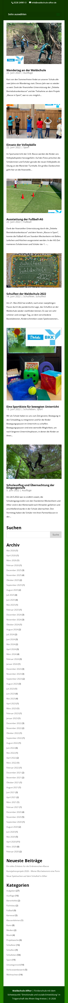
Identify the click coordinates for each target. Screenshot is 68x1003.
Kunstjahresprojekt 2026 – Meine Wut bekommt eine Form (33, 871)
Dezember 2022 (13, 723)
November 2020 (13, 817)
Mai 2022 (10, 752)
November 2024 (13, 619)
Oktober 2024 (12, 624)
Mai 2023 (10, 698)
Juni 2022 (10, 748)
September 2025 (14, 585)
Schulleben (29, 409)
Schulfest (41, 296)
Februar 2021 (12, 807)
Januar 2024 (11, 664)
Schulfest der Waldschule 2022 (26, 294)
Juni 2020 (10, 831)
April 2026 (11, 555)
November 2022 (13, 728)
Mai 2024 (10, 644)
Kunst (9, 925)
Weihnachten (12, 974)
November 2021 (13, 777)
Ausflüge (28, 72)
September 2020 (14, 822)
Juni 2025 (10, 599)
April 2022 (11, 757)
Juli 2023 (10, 688)
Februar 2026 (12, 565)
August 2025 (12, 590)
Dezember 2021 (13, 772)
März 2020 (11, 846)
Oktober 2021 (12, 782)
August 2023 (12, 683)
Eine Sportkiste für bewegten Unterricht (32, 406)
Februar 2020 (12, 851)
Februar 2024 (12, 659)
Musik (9, 935)
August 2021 (12, 787)
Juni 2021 (10, 792)
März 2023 (11, 708)
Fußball (27, 221)
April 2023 (11, 703)
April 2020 (11, 841)
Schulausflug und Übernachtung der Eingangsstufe (30, 486)
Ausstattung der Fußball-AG (24, 219)
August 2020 (12, 826)
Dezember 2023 (13, 669)
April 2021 (11, 797)
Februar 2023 (12, 713)
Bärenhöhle (11, 900)
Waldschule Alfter (22, 990)
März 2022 (11, 762)
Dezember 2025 (13, 570)
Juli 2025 (10, 595)
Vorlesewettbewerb (15, 969)
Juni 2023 (10, 693)
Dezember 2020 (13, 812)
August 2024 (12, 629)
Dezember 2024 (13, 614)
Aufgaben (10, 890)
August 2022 (12, 743)
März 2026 (11, 560)
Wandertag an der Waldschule (26, 70)
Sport (26, 147)
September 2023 (14, 678)
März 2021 (11, 802)
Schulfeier (28, 296)
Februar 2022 (12, 767)
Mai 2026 (10, 550)
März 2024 (11, 654)
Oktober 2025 (12, 580)
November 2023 (13, 674)
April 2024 (11, 649)
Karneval (10, 915)
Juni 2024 (10, 639)
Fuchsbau (10, 905)
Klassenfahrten (13, 920)
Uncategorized (13, 964)
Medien (9, 930)
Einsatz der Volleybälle (21, 145)
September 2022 (14, 738)
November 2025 (13, 575)
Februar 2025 (12, 609)
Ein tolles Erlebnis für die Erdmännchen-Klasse (27, 866)
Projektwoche (12, 940)
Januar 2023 (11, 718)
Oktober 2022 (12, 733)
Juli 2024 (10, 634)
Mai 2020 (10, 836)
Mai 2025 (10, 604)
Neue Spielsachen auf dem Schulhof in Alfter (26, 876)
